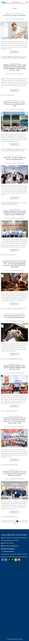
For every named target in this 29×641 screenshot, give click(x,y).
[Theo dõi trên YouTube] (18, 559)
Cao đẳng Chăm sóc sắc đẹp (11, 13)
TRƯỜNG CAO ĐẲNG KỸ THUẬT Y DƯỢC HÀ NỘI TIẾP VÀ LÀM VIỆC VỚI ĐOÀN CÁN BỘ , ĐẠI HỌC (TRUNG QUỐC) (14, 212)
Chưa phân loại (18, 260)
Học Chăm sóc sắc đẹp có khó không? (14, 15)
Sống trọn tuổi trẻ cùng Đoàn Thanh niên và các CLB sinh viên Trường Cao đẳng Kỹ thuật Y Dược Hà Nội (14, 473)
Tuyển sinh (16, 63)
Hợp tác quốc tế (16, 209)
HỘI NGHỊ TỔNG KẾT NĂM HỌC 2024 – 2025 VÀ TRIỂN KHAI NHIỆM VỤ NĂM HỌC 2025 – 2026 (14, 367)
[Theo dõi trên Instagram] (5, 559)
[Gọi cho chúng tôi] (15, 559)
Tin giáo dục (16, 156)
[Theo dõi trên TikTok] (9, 559)
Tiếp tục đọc (14, 90)
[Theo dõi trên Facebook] (2, 559)
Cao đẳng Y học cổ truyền (9, 260)
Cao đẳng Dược (10, 156)
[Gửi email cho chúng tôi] (12, 559)
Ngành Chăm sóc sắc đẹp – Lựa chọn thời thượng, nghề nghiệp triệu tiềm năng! (14, 104)
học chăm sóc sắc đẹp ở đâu (9, 150)
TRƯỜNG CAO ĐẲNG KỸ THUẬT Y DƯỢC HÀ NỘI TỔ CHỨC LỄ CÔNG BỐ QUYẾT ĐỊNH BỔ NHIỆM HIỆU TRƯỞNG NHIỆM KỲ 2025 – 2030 (14, 67)
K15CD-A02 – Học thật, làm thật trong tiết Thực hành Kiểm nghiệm (14, 158)
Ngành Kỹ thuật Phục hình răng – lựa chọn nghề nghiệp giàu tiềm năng (14, 316)
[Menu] (27, 2)
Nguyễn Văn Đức (20, 19)
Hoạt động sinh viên (12, 364)
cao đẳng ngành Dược (5, 204)
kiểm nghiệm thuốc (13, 204)
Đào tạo (19, 13)
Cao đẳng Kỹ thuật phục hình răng (16, 314)
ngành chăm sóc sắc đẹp (19, 150)
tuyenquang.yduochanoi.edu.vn (21, 556)
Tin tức (22, 13)
